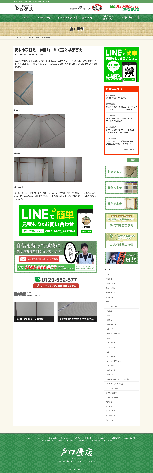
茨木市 (29, 293)
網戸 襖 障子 (39, 295)
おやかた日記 (110, 411)
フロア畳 (110, 365)
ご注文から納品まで (113, 397)
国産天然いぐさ (112, 325)
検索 (133, 160)
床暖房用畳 (111, 370)
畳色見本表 (110, 302)
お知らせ (109, 279)
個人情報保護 (110, 416)
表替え (109, 315)
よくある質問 (110, 406)
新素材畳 (29, 295)
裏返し (109, 320)
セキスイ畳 (111, 347)
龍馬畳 (109, 338)
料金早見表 (110, 297)
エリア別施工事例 (112, 393)
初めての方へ (110, 283)
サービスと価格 (111, 306)
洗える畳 (110, 375)
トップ (108, 274)
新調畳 (109, 311)
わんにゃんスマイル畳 (115, 384)
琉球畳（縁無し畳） (114, 334)
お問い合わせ (110, 420)
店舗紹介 (109, 402)
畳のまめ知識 (110, 288)
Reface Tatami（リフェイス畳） (118, 379)
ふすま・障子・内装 (114, 361)
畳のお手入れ (110, 293)
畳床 (108, 352)
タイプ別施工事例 (112, 388)
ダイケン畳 (111, 343)
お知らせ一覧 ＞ (130, 149)
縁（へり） (111, 329)
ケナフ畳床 (111, 356)
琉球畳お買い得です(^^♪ (116, 98)
